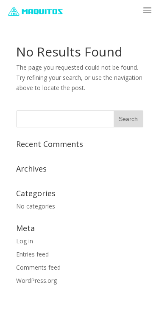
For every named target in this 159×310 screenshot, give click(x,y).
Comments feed (38, 267)
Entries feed (32, 254)
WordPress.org (36, 280)
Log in (24, 241)
